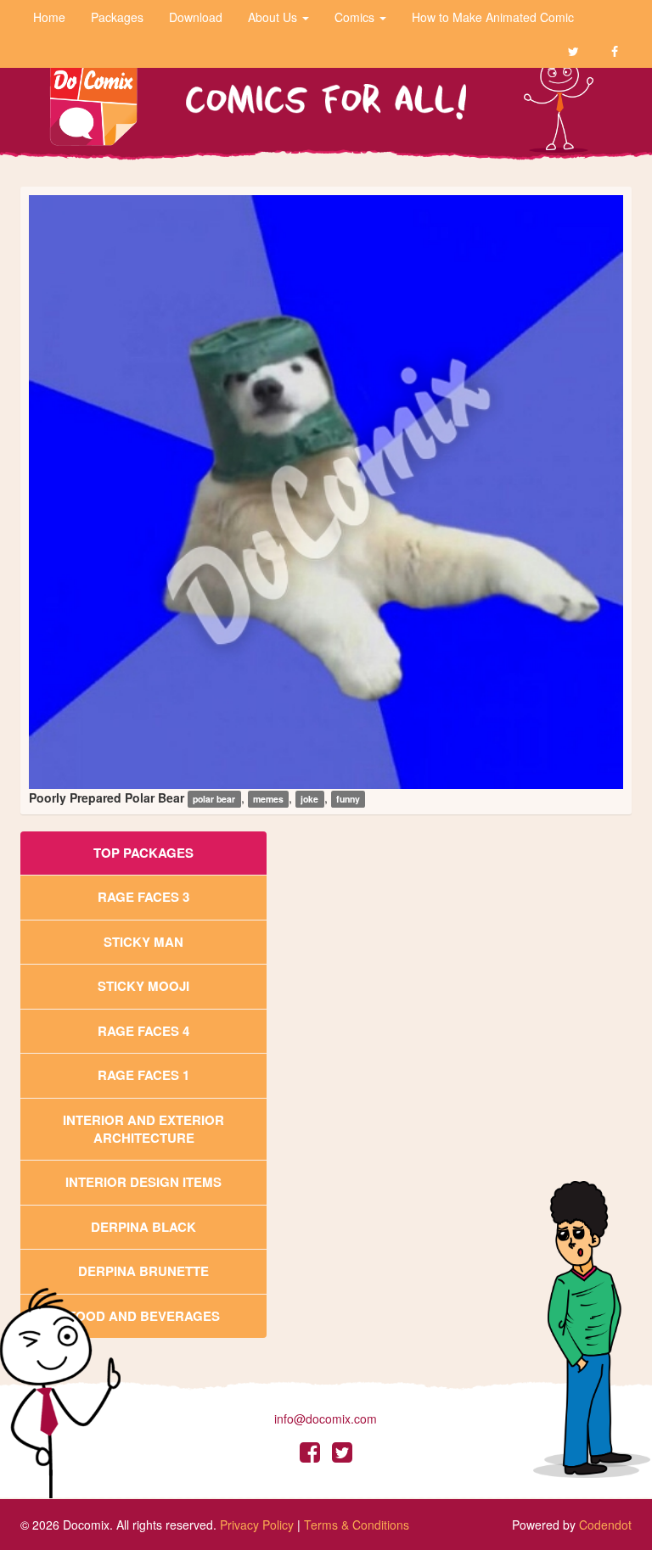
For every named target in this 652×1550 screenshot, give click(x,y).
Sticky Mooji (143, 985)
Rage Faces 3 (143, 896)
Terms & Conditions (356, 1524)
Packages (117, 16)
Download (195, 16)
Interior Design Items (143, 1181)
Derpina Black (143, 1226)
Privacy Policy (257, 1524)
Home (49, 16)
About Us (274, 16)
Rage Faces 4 (143, 1030)
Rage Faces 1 (143, 1075)
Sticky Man (143, 941)
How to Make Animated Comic (493, 16)
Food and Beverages (144, 1316)
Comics (356, 16)
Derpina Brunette (143, 1271)
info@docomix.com (325, 1418)
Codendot (605, 1524)
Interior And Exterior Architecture (143, 1129)
